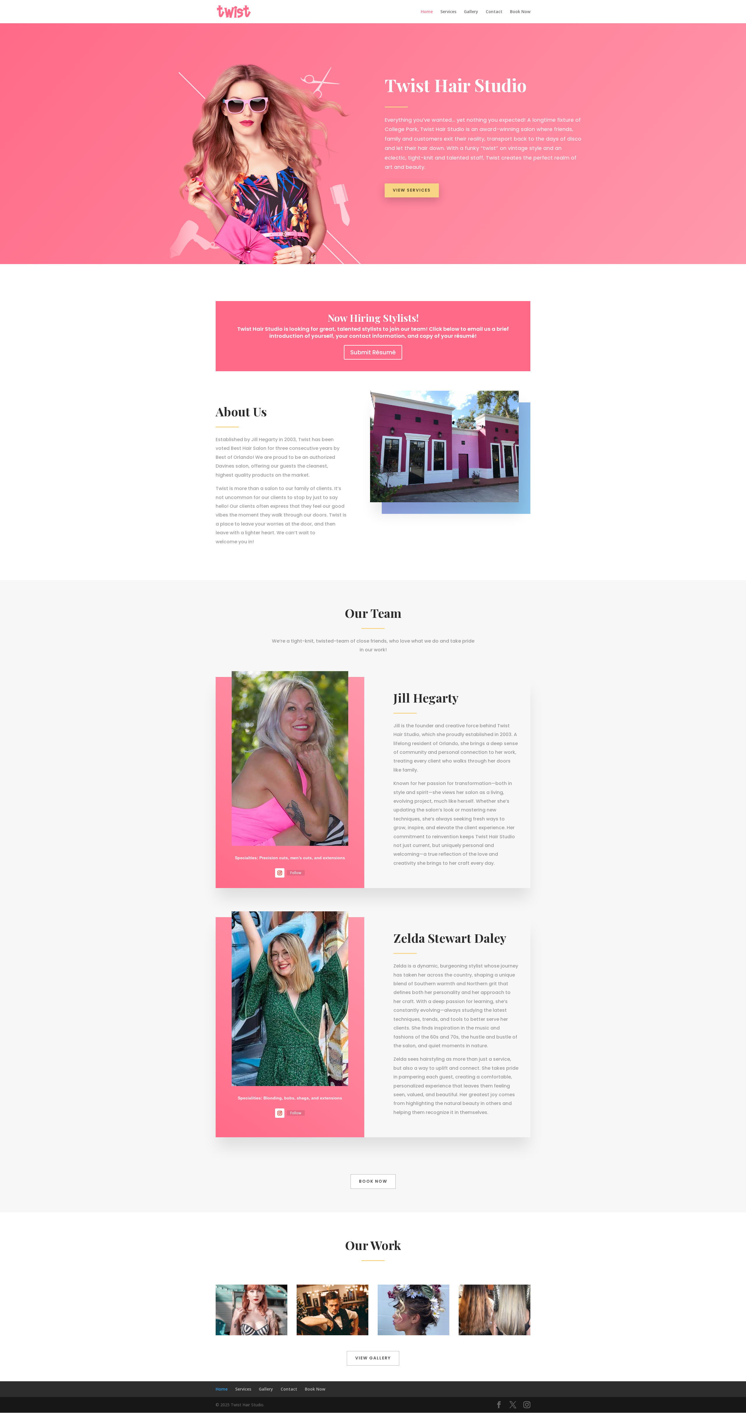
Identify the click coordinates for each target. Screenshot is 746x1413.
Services (448, 12)
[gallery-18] (413, 1333)
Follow (295, 872)
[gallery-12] (332, 1333)
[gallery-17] (494, 1333)
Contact (494, 12)
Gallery (471, 12)
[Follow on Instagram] (279, 873)
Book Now (520, 12)
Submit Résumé (373, 352)
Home (427, 12)
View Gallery (373, 1358)
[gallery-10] (251, 1333)
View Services (412, 190)
